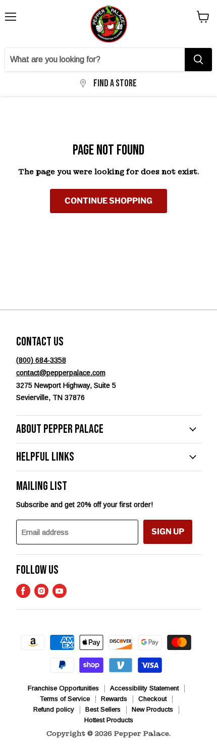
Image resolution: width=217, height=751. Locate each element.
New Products (152, 709)
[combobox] (95, 59)
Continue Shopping (108, 201)
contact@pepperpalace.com (60, 373)
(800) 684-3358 (41, 360)
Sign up (167, 531)
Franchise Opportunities (63, 688)
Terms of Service (65, 699)
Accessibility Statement (144, 688)
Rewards (114, 699)
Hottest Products (108, 720)
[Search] (198, 59)
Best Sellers (103, 709)
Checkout (152, 699)
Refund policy (53, 709)
